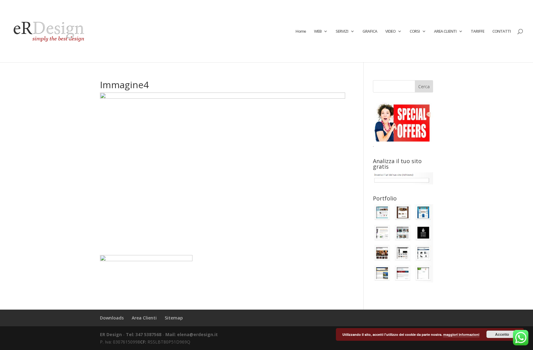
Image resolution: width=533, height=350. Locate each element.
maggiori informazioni (461, 334)
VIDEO (390, 31)
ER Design (111, 334)
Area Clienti (144, 318)
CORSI (415, 31)
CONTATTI (501, 31)
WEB (317, 31)
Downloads (112, 318)
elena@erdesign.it (197, 334)
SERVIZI (342, 31)
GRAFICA (369, 31)
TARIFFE (477, 31)
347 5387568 (149, 334)
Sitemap (174, 318)
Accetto (502, 334)
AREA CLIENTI (445, 31)
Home (300, 31)
